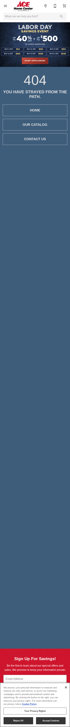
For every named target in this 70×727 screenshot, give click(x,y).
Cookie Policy (29, 704)
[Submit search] (61, 16)
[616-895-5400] (55, 6)
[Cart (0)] (64, 6)
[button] (5, 6)
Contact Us (35, 139)
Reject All (18, 720)
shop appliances (35, 60)
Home (35, 110)
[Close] (66, 687)
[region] (35, 705)
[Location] (45, 6)
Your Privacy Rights (35, 711)
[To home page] (23, 6)
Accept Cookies (50, 720)
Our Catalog (35, 124)
